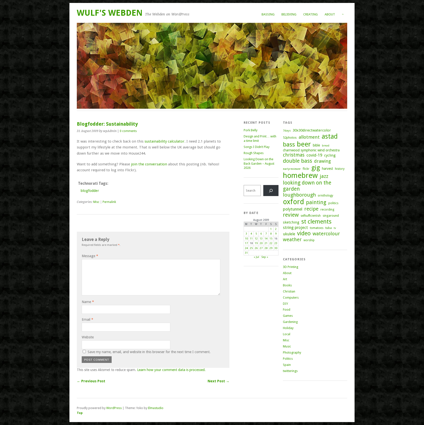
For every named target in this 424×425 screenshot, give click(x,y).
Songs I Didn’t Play (256, 147)
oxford (293, 202)
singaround (331, 215)
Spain (287, 365)
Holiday (288, 328)
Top (80, 413)
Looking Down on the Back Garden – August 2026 (259, 163)
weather (292, 239)
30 (275, 248)
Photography (292, 352)
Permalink (109, 202)
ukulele (289, 234)
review (291, 215)
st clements (316, 221)
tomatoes (316, 228)
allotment (309, 137)
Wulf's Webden (110, 13)
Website (88, 337)
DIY (285, 303)
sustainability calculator (165, 141)
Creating (310, 14)
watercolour (326, 234)
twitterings (290, 371)
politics (333, 203)
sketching (291, 222)
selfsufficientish (311, 215)
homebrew (300, 175)
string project (295, 227)
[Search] (270, 190)
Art (285, 279)
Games (288, 316)
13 (261, 238)
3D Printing (290, 267)
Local (286, 334)
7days (287, 130)
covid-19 (314, 155)
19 (256, 243)
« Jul (256, 257)
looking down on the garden (307, 186)
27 (261, 248)
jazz (324, 176)
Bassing (268, 14)
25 (251, 248)
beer (304, 144)
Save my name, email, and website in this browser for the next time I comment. (149, 352)
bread (325, 145)
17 (246, 243)
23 (275, 243)
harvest (327, 169)
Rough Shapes (254, 153)
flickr (306, 169)
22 (270, 243)
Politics (288, 358)
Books (287, 285)
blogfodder (89, 190)
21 (266, 243)
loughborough (299, 195)
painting (316, 202)
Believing (288, 14)
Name (88, 302)
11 (251, 238)
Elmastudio (155, 408)
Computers (291, 297)
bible (316, 145)
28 (266, 248)
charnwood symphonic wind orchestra (311, 150)
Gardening (290, 322)
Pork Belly (250, 130)
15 (270, 238)
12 (256, 238)
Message (90, 256)
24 (246, 248)
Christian (289, 291)
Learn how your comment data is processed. (171, 370)
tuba (328, 228)
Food (286, 309)
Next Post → (218, 381)
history (339, 169)
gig (315, 167)
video (304, 233)
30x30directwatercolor (312, 130)
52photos (290, 137)
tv (335, 228)
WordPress (114, 408)
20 (261, 243)
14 (266, 238)
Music (287, 346)
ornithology (325, 195)
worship (309, 240)
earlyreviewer (292, 169)
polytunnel (292, 209)
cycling (330, 155)
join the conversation (149, 164)
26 (256, 248)
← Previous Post (91, 381)
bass (289, 144)
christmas (294, 155)
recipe (311, 209)
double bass (297, 161)
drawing (322, 161)
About (330, 14)
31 (246, 252)
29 (270, 248)
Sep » (264, 257)
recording (327, 209)
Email (87, 319)
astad (330, 136)
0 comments (128, 131)
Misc (96, 202)
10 (246, 238)
